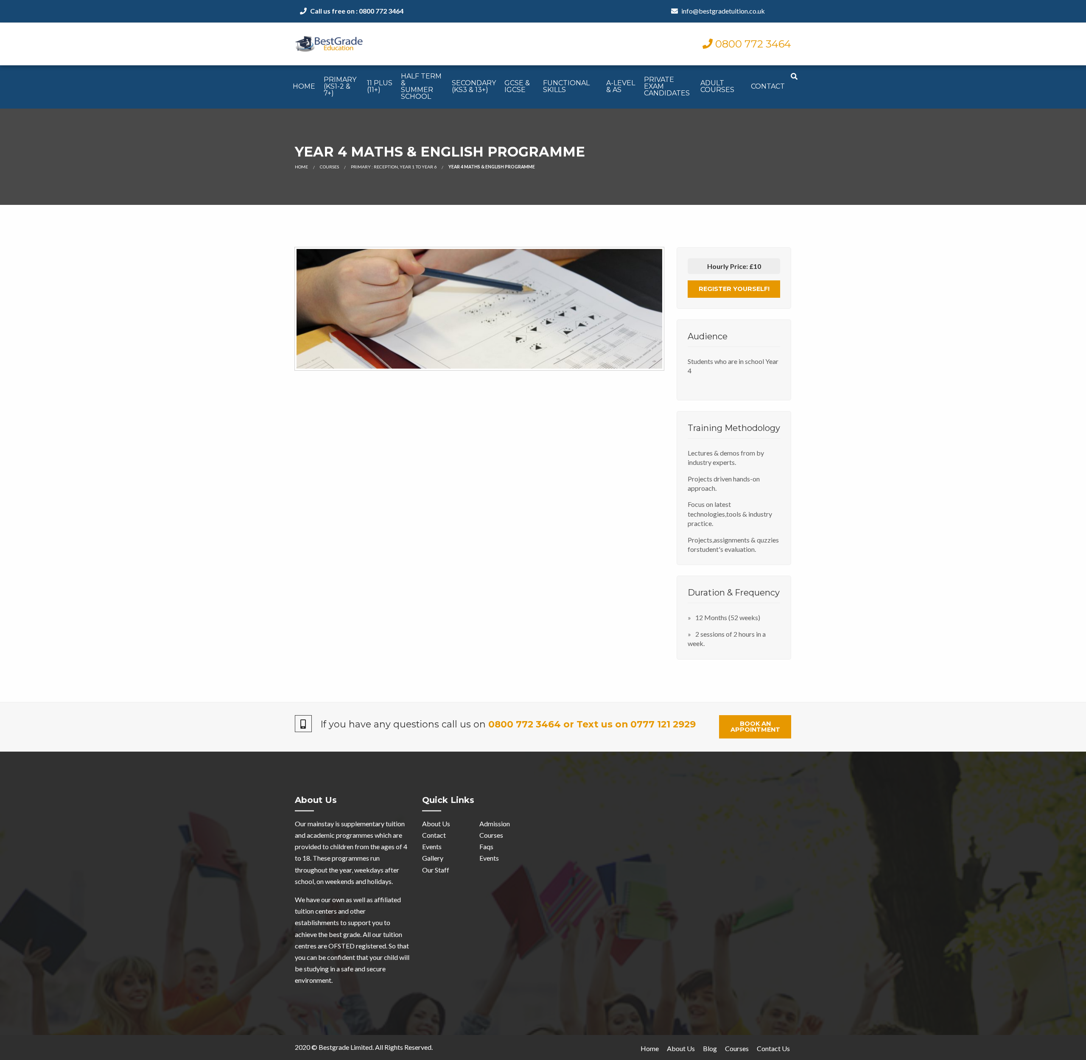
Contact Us (773, 1048)
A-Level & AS (620, 86)
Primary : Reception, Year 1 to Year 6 (394, 166)
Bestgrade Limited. (346, 1047)
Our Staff (435, 870)
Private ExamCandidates (667, 86)
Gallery (432, 858)
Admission (494, 823)
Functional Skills (566, 86)
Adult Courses (717, 86)
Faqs (486, 846)
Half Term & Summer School (421, 86)
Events (432, 846)
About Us (436, 823)
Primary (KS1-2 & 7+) (340, 86)
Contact (768, 86)
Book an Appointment (755, 726)
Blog (710, 1048)
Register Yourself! (734, 289)
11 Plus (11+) (379, 86)
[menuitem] (303, 87)
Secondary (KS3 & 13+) (474, 86)
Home (304, 86)
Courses (329, 166)
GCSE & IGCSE (517, 86)
